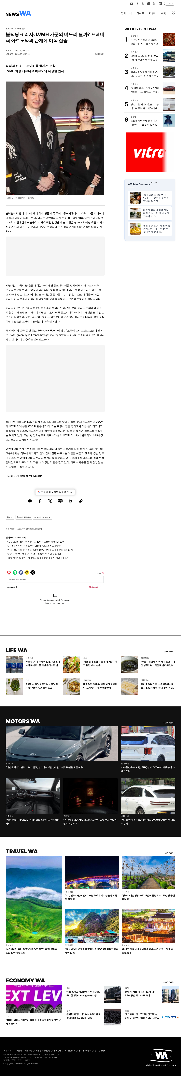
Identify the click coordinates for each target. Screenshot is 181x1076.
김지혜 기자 (100, 54)
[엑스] (143, 3)
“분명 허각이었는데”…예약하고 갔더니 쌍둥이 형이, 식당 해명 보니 (38, 557)
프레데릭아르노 (43, 517)
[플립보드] (160, 3)
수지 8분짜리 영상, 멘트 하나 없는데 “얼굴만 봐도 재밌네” (34, 545)
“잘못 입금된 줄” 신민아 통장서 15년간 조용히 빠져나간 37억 (35, 541)
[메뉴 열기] (173, 13)
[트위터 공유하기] (50, 501)
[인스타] (148, 3)
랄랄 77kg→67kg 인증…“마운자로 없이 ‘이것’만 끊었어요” (34, 553)
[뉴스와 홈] (18, 13)
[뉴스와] (161, 1055)
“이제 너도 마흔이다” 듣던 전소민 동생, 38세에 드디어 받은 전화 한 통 (40, 549)
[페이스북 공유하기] (40, 501)
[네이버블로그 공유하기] (60, 501)
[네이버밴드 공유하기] (70, 501)
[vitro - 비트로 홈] (150, 151)
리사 (11, 517)
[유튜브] (131, 3)
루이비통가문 (25, 517)
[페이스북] (137, 3)
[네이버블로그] (154, 3)
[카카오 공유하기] (30, 501)
